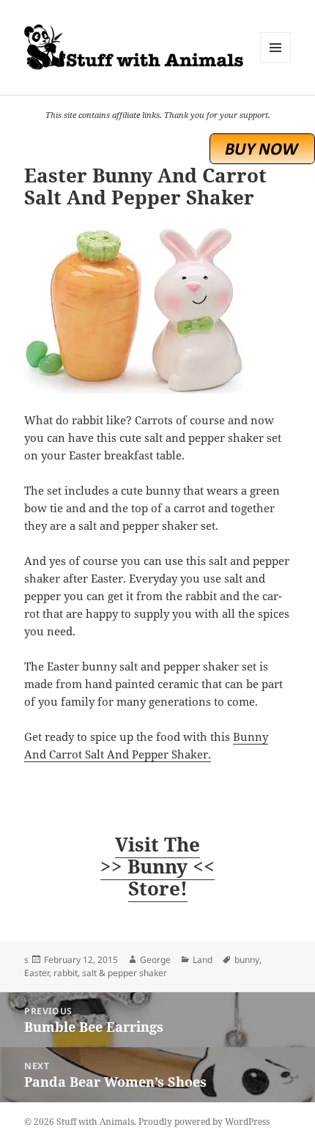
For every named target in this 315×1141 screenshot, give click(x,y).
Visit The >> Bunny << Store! (157, 866)
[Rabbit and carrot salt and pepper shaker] (157, 310)
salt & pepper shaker (124, 973)
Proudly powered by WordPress (204, 1121)
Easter (36, 973)
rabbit (65, 973)
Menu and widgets (276, 62)
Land (202, 959)
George (155, 959)
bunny (246, 959)
